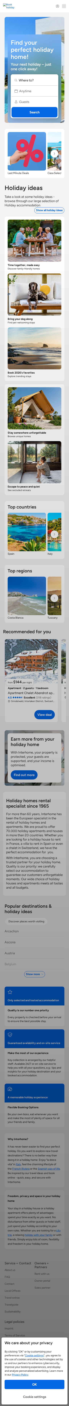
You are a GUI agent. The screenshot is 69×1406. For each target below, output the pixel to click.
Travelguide (11, 1304)
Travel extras (12, 1297)
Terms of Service (15, 1335)
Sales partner (42, 1287)
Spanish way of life (49, 1168)
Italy (18, 1164)
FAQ (7, 1277)
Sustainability (13, 1311)
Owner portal (42, 1280)
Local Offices (13, 1290)
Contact (9, 1284)
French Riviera (21, 1168)
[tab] (26, 921)
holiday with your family (39, 1235)
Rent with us (41, 1274)
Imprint (9, 1328)
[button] (34, 80)
